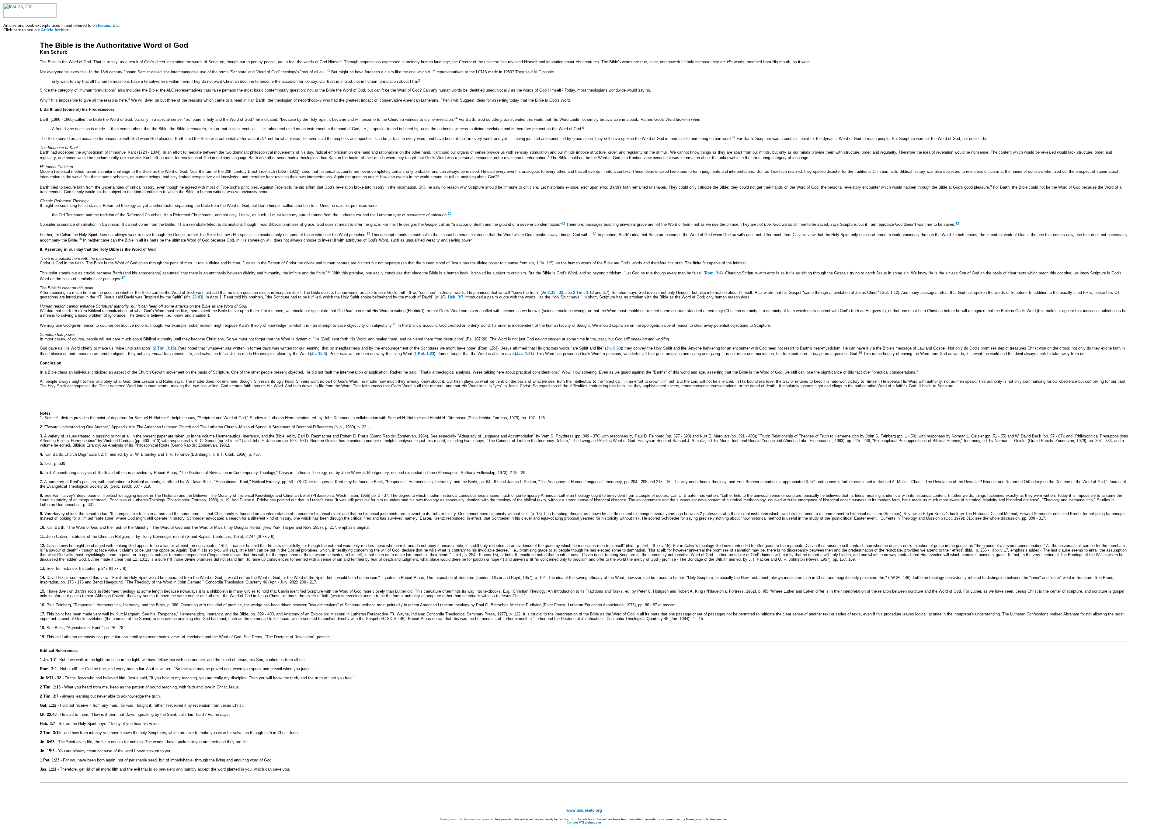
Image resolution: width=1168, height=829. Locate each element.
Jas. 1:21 (524, 354)
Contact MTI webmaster (584, 822)
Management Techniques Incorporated (467, 819)
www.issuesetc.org (584, 810)
